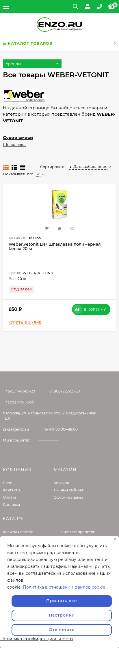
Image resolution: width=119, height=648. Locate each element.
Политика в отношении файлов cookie (64, 587)
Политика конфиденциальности (36, 638)
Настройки (62, 615)
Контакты (11, 490)
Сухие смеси (18, 137)
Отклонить (62, 629)
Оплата (9, 497)
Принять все (61, 600)
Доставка (11, 504)
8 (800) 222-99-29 (64, 391)
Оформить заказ (68, 497)
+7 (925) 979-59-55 (18, 402)
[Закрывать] (115, 539)
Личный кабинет (68, 490)
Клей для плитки (18, 532)
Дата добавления (90, 166)
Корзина (61, 483)
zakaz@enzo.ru (16, 429)
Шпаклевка (14, 144)
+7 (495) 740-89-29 (19, 391)
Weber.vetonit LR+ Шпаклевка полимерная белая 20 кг (55, 246)
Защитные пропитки (76, 532)
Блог (7, 483)
